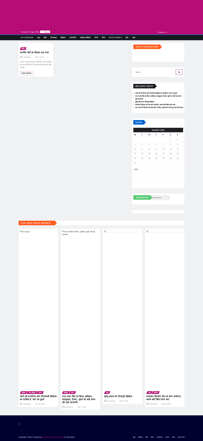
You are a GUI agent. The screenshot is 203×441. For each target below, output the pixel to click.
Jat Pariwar (26, 37)
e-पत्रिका (159, 437)
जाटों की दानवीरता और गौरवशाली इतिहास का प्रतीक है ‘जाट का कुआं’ (156, 93)
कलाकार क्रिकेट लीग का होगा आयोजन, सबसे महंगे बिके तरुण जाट (155, 104)
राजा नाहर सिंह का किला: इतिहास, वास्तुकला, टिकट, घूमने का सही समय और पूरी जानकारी (78, 399)
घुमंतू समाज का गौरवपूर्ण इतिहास (144, 101)
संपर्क (173, 437)
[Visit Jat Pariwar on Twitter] (143, 54)
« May (135, 169)
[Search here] (183, 37)
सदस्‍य (167, 437)
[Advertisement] (101, 15)
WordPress (46, 437)
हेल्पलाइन (54, 37)
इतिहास (63, 37)
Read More (26, 73)
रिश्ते (103, 37)
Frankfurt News (57, 437)
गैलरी (96, 37)
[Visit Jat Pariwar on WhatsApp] (138, 54)
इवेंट (45, 37)
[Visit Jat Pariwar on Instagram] (134, 54)
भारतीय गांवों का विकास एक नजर (34, 52)
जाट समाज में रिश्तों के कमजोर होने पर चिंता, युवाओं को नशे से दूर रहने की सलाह (159, 107)
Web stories (115, 37)
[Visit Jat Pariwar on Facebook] (147, 54)
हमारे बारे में (181, 437)
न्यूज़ (38, 37)
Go (179, 72)
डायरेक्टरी (72, 37)
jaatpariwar (27, 57)
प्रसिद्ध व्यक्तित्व (85, 37)
